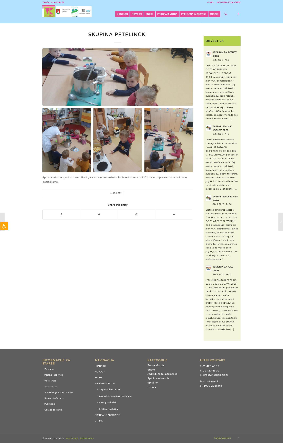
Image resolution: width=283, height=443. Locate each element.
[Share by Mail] (174, 214)
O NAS (210, 2)
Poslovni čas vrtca (53, 375)
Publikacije (49, 404)
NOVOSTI (100, 372)
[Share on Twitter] (99, 214)
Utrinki (151, 387)
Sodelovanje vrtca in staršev (58, 392)
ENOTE (98, 377)
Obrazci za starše (53, 410)
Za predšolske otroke (110, 389)
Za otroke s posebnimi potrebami (115, 396)
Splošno (152, 382)
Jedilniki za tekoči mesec (162, 374)
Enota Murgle (155, 365)
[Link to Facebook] (238, 13)
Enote (151, 369)
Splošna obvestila (158, 378)
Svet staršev (50, 386)
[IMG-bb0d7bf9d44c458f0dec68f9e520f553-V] (117, 77)
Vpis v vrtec (50, 381)
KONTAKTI (100, 366)
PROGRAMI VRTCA (105, 383)
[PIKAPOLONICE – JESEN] (280, 222)
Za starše (49, 369)
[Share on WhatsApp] (136, 214)
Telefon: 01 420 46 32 (53, 2)
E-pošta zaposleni (222, 438)
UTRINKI (99, 421)
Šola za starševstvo (54, 398)
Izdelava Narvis (87, 438)
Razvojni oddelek (107, 402)
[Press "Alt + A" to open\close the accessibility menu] (4, 226)
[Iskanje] (225, 14)
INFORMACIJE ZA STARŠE (229, 2)
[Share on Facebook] (61, 214)
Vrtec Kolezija (72, 438)
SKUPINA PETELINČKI (117, 34)
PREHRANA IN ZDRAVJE (107, 415)
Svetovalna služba (108, 409)
